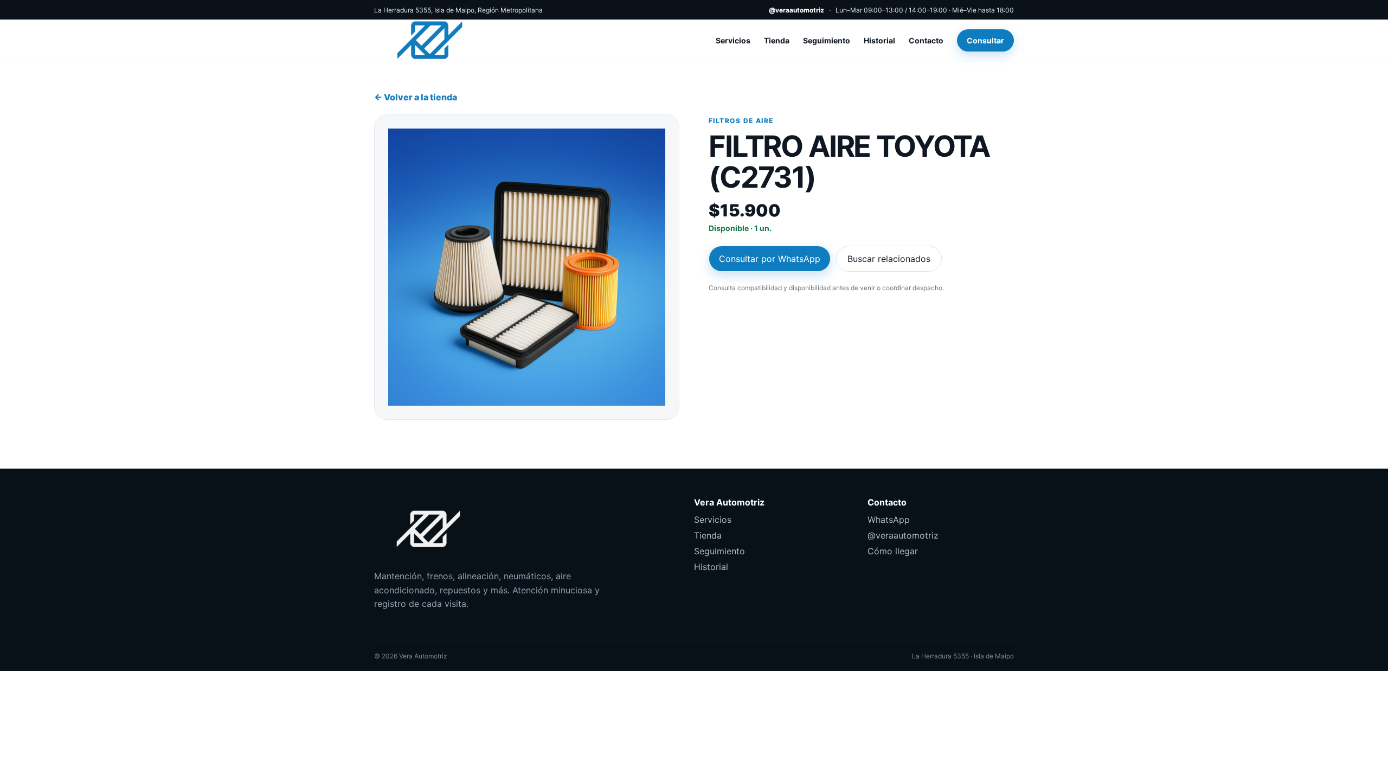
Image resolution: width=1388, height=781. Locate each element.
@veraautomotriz (796, 10)
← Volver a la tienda (415, 97)
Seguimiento (826, 40)
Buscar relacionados (888, 258)
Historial (879, 40)
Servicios (733, 40)
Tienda (776, 40)
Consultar (985, 40)
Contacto (926, 40)
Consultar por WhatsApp (769, 258)
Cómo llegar (893, 551)
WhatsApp (889, 519)
